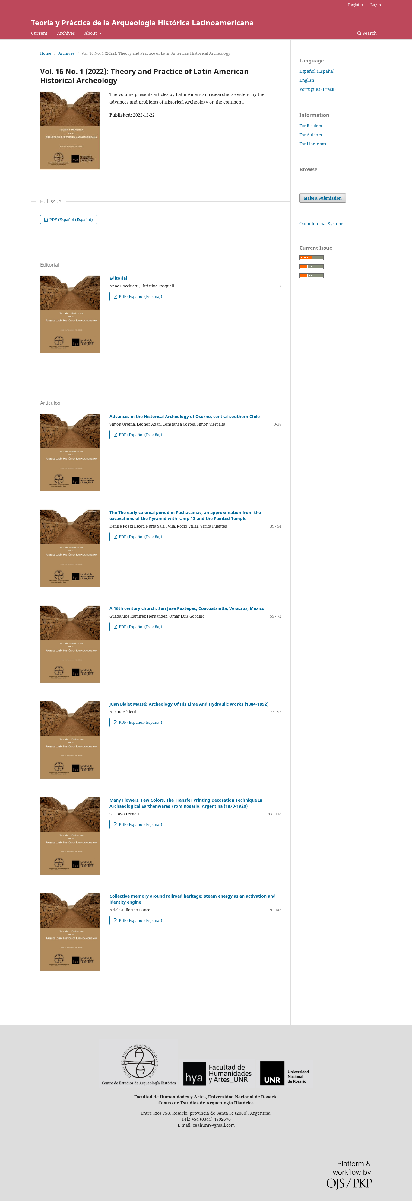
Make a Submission (323, 198)
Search (369, 33)
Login (375, 4)
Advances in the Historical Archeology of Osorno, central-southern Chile (184, 416)
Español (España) (316, 71)
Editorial (118, 278)
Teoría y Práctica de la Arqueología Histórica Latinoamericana (142, 22)
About (91, 33)
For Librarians (312, 143)
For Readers (310, 125)
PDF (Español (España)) (71, 219)
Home (45, 53)
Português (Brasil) (317, 89)
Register (355, 4)
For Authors (310, 134)
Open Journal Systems (321, 223)
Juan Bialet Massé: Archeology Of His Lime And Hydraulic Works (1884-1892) (188, 704)
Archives (66, 33)
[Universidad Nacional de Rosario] (284, 1086)
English (306, 80)
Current (39, 33)
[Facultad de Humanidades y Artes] (217, 1086)
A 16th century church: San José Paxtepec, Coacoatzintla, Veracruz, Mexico (187, 608)
